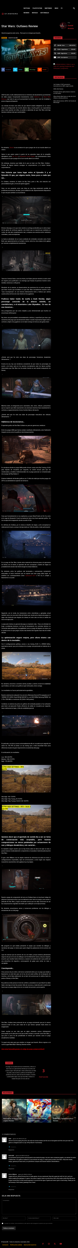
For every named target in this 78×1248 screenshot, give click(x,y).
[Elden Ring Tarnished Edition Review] (64, 1111)
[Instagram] (48, 1244)
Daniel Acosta (71, 26)
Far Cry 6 (15, 156)
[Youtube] (60, 1244)
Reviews (4, 38)
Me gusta (72, 45)
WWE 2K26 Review (58, 89)
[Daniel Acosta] (64, 25)
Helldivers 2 (37, 97)
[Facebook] (42, 1244)
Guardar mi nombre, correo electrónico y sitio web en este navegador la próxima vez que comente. (28, 1223)
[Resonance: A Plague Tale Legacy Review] (14, 1111)
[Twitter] (54, 1244)
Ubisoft (11, 148)
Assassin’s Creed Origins (27, 156)
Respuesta (11, 1150)
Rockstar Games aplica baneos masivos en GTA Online (64, 92)
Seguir (73, 49)
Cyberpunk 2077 (30, 576)
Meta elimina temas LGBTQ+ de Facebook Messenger (64, 101)
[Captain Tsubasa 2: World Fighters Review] (39, 1111)
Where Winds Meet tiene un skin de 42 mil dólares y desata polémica (64, 97)
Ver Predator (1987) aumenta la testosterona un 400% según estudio (63, 85)
